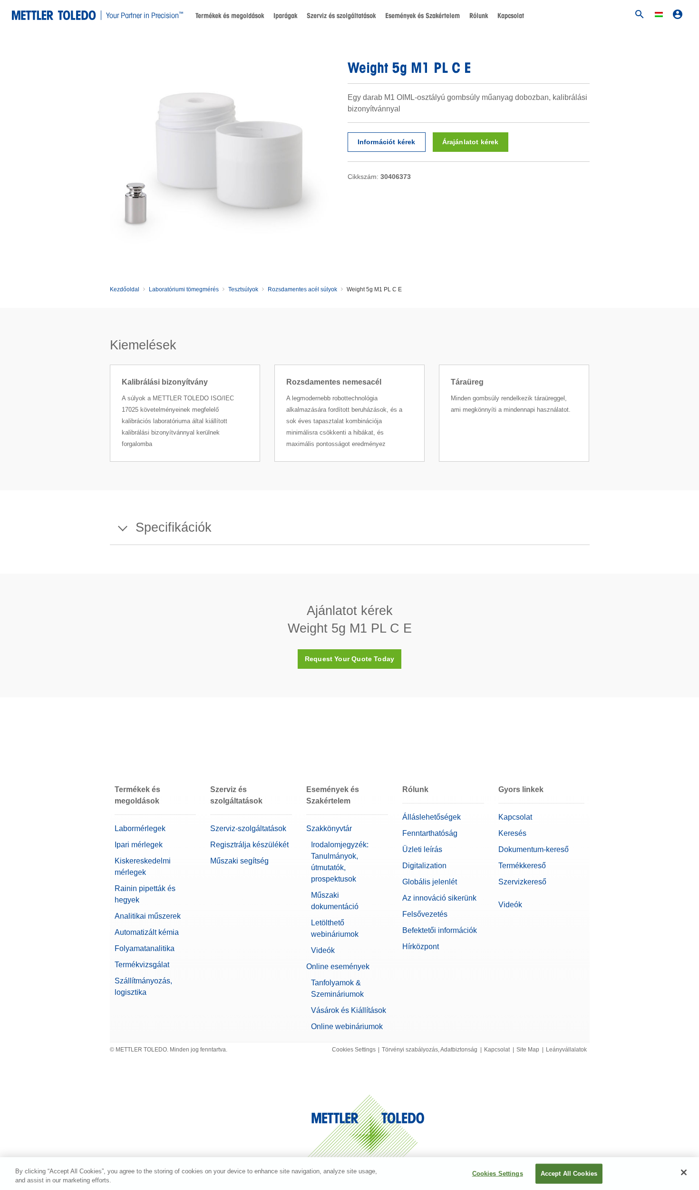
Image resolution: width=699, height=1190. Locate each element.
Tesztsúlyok (243, 289)
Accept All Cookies (569, 1173)
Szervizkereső (522, 882)
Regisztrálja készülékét (249, 845)
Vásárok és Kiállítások (348, 1010)
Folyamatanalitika (145, 948)
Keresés (512, 833)
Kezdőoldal (124, 289)
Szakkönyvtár (329, 828)
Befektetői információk (439, 930)
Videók (323, 950)
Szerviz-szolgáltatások (248, 828)
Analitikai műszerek (148, 916)
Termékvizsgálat (142, 965)
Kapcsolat (510, 15)
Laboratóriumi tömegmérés (184, 289)
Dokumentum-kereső (533, 849)
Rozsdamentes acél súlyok (302, 289)
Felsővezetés (424, 914)
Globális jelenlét (429, 882)
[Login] (677, 14)
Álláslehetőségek (431, 817)
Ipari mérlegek (139, 845)
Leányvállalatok (566, 1049)
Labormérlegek (140, 828)
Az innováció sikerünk (439, 898)
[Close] (683, 1172)
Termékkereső (522, 866)
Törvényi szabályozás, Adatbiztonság (429, 1049)
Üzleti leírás (422, 849)
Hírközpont (420, 946)
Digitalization (424, 866)
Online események (337, 966)
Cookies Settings (354, 1049)
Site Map (527, 1049)
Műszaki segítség (239, 861)
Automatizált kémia (147, 932)
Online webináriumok (347, 1026)
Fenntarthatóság (429, 833)
